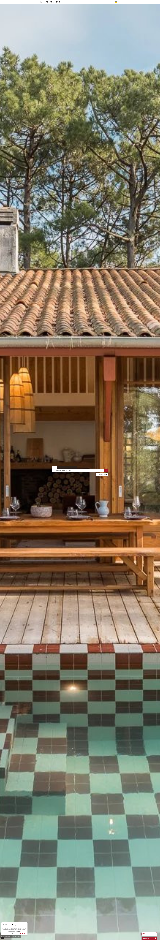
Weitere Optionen (102, 474)
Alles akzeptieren (23, 933)
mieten (59, 467)
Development (72, 467)
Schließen (6, 933)
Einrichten (14, 933)
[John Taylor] (50, 2)
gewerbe (65, 467)
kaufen (55, 467)
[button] (2, 937)
